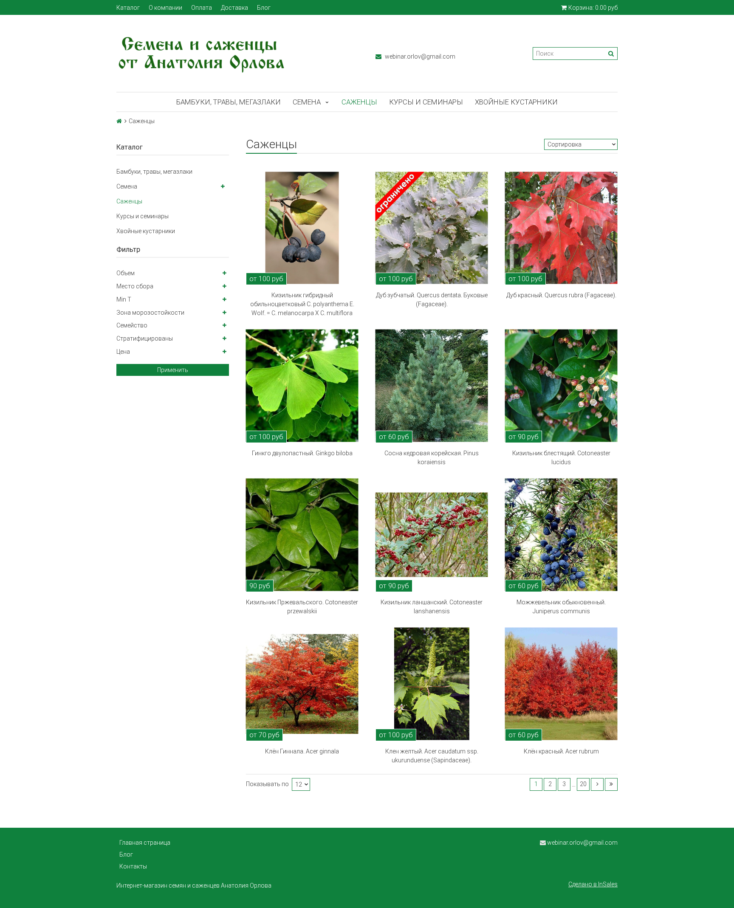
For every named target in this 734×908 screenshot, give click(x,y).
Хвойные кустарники (516, 102)
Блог (264, 8)
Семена (307, 102)
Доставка (234, 8)
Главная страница (144, 842)
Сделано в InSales (593, 884)
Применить (172, 370)
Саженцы (359, 102)
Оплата (201, 8)
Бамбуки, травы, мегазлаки (228, 102)
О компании (165, 8)
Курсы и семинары (426, 102)
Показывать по (267, 784)
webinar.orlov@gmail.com (419, 56)
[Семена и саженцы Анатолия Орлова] (237, 53)
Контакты (133, 866)
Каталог (128, 8)
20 (583, 784)
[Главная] (119, 121)
